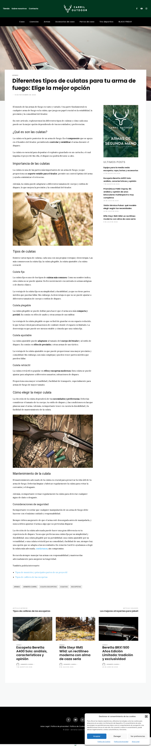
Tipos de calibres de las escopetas (31, 577)
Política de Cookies (104, 741)
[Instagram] (146, 8)
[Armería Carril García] (75, 9)
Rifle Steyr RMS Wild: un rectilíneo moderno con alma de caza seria (74, 653)
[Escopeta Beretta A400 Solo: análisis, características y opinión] (32, 629)
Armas (15, 75)
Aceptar (96, 736)
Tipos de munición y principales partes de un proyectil (41, 572)
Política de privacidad (121, 741)
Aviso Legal (135, 741)
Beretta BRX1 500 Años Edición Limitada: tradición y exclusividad (117, 653)
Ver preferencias (138, 736)
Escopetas (76, 587)
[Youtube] (141, 8)
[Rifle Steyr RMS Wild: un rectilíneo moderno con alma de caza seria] (75, 629)
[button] (146, 716)
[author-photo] (18, 664)
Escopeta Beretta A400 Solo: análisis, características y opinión (31, 653)
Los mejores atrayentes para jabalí (119, 611)
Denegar (117, 736)
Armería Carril (30, 587)
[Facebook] (137, 8)
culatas (64, 587)
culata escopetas (48, 587)
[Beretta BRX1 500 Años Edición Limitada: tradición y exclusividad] (118, 629)
